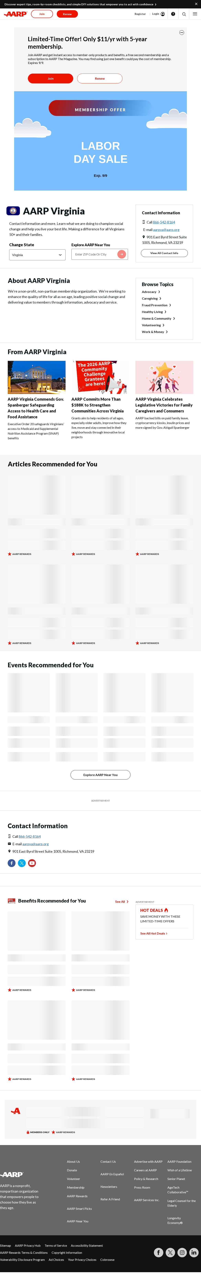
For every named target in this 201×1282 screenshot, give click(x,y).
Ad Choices (56, 1259)
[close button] (182, 32)
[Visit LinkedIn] (194, 1252)
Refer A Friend (110, 1199)
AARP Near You (77, 1221)
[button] (184, 14)
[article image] (37, 393)
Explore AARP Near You (90, 245)
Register (140, 14)
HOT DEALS (151, 910)
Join (51, 78)
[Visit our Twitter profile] (22, 863)
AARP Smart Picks (79, 1208)
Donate (72, 1170)
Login (155, 13)
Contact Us (108, 1161)
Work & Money (153, 332)
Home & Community (156, 318)
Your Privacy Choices (82, 1259)
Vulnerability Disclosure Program (22, 1259)
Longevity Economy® (175, 1220)
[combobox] (99, 254)
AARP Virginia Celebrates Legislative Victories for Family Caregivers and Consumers (164, 405)
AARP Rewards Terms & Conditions (24, 1252)
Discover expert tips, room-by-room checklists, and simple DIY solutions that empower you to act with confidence (79, 4)
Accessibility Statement (87, 1245)
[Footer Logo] (21, 1174)
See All (120, 901)
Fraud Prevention (154, 305)
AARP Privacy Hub (28, 1245)
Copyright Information (67, 1252)
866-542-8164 (164, 222)
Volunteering (151, 325)
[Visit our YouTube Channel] (32, 863)
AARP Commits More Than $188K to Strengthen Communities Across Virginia (97, 405)
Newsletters (108, 1186)
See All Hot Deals (152, 933)
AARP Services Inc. (146, 1200)
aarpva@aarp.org (166, 229)
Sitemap (5, 1245)
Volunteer (73, 1179)
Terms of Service (56, 1245)
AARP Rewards (77, 1196)
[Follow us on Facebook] (12, 863)
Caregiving (150, 298)
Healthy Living (152, 312)
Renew (100, 78)
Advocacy (149, 292)
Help (173, 14)
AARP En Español (112, 1174)
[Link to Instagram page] (182, 1252)
